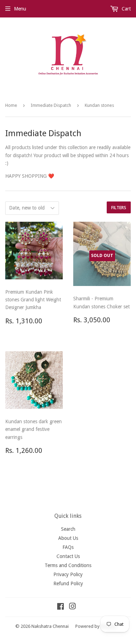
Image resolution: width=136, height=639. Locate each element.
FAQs (68, 547)
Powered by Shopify (95, 626)
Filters (118, 208)
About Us (68, 538)
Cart (125, 9)
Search (68, 529)
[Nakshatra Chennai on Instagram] (72, 607)
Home (11, 105)
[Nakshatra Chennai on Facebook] (60, 607)
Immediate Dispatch (51, 105)
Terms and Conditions (68, 565)
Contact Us (68, 556)
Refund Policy (68, 583)
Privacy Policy (68, 574)
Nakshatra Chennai (50, 626)
